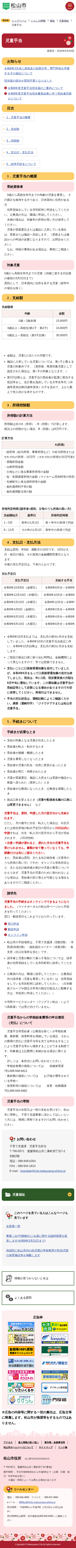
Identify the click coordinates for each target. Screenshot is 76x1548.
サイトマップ (46, 1447)
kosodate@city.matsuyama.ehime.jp (43, 1170)
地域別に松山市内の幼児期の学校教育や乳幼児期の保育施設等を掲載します (37, 1253)
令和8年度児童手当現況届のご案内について (35, 88)
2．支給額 (12, 128)
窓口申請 (13, 923)
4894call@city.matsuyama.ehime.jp (37, 1502)
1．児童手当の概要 (18, 117)
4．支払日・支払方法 (19, 152)
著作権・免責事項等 (54, 1442)
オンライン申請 (18, 934)
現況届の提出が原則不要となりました (28, 80)
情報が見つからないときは (31, 1278)
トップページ (19, 20)
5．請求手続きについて (21, 164)
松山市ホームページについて (18, 1447)
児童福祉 (64, 20)
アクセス (8, 1442)
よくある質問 (22, 1297)
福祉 (52, 20)
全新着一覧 (13, 1226)
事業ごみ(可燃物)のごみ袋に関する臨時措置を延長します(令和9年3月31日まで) (36, 1238)
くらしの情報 (38, 20)
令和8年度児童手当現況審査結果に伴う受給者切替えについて (40, 96)
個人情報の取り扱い (28, 1442)
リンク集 (62, 1447)
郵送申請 (13, 929)
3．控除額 (12, 140)
